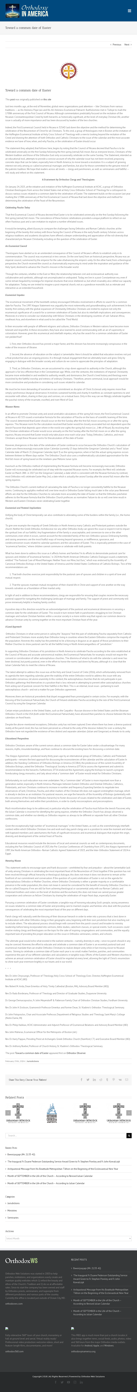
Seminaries (13, 1217)
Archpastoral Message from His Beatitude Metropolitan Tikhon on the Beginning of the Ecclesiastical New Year (62, 1168)
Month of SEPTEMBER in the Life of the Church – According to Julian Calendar (46, 1183)
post (12, 99)
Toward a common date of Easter (32, 1053)
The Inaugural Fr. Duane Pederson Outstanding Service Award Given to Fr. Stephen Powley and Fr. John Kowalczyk (63, 1161)
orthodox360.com (14, 1351)
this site (47, 99)
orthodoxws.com (14, 1303)
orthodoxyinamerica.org (83, 1351)
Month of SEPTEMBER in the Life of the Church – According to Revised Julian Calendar (50, 1176)
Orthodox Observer (76, 1053)
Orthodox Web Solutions (93, 1376)
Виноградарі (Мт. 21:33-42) (21, 1154)
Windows (109, 1345)
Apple (96, 1345)
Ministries (12, 1210)
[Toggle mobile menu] (130, 11)
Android (88, 1345)
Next (127, 44)
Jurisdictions (33, 1061)
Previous (117, 44)
